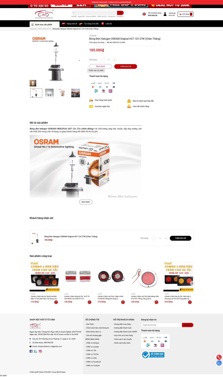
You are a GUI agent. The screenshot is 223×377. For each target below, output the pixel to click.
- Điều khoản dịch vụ (93, 332)
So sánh (3, 375)
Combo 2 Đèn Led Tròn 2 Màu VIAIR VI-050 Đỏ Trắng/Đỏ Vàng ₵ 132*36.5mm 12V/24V (110, 298)
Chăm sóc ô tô (102, 16)
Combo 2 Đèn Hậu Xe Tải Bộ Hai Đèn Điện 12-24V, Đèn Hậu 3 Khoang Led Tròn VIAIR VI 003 (44, 298)
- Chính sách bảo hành (121, 343)
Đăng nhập (172, 15)
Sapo (64, 372)
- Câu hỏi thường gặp (93, 335)
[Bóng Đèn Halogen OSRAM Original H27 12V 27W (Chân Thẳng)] (56, 60)
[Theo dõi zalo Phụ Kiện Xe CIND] (35, 351)
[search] (120, 13)
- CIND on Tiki (90, 350)
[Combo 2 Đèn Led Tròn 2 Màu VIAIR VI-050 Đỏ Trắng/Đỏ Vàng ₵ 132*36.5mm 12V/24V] (111, 276)
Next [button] (79, 60)
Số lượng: (93, 60)
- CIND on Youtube (92, 365)
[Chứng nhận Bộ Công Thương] (152, 355)
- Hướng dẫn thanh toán (122, 328)
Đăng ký (187, 325)
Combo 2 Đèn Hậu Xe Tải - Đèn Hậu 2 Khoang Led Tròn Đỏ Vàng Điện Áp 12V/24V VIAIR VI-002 (178, 298)
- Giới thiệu (89, 324)
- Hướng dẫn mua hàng (122, 324)
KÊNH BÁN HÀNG (92, 339)
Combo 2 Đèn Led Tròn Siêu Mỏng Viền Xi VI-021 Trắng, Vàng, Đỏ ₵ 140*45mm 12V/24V (145, 298)
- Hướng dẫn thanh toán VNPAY (125, 332)
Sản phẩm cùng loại (41, 255)
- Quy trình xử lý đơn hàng (123, 335)
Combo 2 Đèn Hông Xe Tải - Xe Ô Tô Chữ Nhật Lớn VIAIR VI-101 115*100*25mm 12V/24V (76, 298)
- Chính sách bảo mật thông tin (97, 328)
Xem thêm (86, 202)
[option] (56, 60)
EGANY (48, 372)
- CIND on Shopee (92, 343)
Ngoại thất (81, 16)
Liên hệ (109, 24)
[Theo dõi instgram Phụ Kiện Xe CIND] (40, 351)
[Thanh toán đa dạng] (103, 87)
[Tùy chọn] (56, 302)
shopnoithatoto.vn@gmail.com (50, 346)
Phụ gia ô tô (112, 16)
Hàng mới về (72, 24)
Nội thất (74, 16)
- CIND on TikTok (92, 354)
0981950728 (152, 15)
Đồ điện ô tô (121, 16)
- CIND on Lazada (92, 347)
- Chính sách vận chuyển (122, 339)
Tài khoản (172, 13)
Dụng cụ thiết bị (91, 16)
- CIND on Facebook (93, 362)
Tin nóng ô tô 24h (91, 24)
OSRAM (92, 36)
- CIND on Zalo (91, 358)
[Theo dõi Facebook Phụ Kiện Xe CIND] (31, 351)
